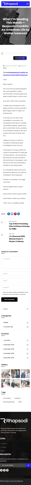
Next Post (11, 234)
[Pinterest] (15, 213)
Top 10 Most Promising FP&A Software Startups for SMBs (19, 226)
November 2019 (16, 353)
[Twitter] (12, 213)
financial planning (8, 402)
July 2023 (16, 340)
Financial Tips (20, 58)
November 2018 (16, 358)
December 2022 (16, 345)
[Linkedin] (7, 470)
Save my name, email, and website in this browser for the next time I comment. (15, 293)
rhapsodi (23, 66)
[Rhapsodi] (10, 4)
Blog (2, 451)
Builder (16, 322)
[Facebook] (8, 213)
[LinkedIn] (18, 213)
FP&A (20, 402)
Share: (3, 214)
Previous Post (13, 221)
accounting (7, 398)
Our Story (4, 443)
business (17, 398)
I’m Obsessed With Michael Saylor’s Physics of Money (17, 239)
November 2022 (16, 349)
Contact (3, 447)
